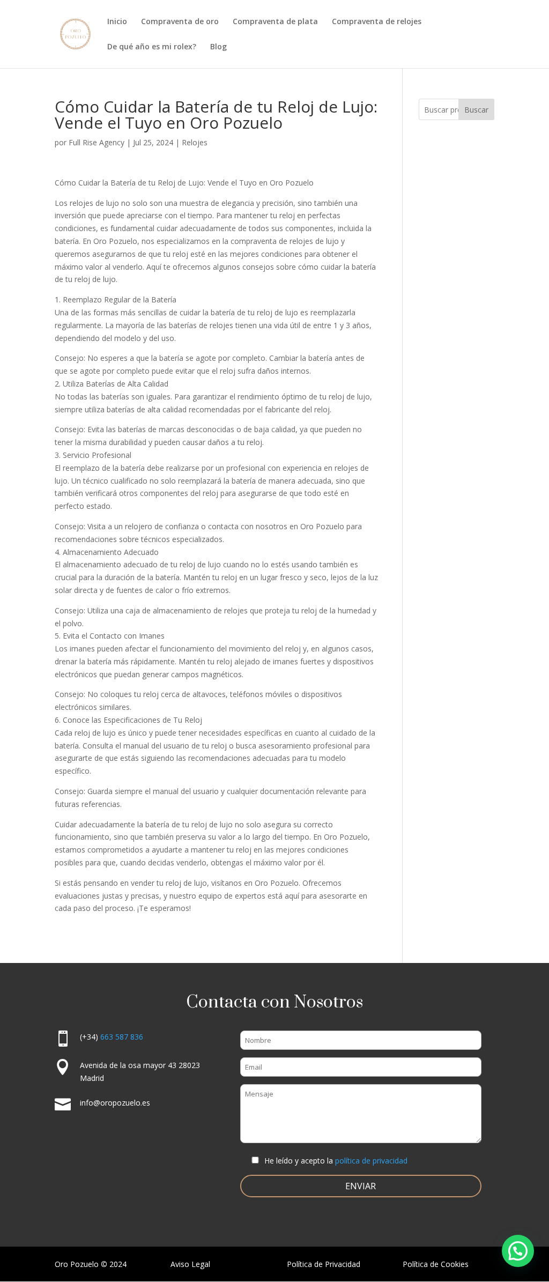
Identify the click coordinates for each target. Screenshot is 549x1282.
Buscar (476, 110)
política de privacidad (371, 1160)
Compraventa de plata (275, 22)
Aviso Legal (190, 1264)
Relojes (194, 142)
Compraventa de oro (180, 22)
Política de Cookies (436, 1264)
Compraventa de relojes (376, 22)
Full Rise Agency (96, 142)
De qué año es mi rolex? (151, 47)
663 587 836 (121, 1037)
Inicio (117, 22)
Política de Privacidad (323, 1264)
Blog (218, 47)
